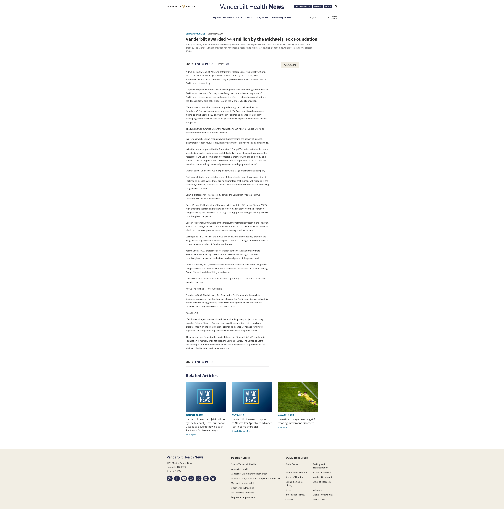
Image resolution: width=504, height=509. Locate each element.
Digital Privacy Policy (323, 494)
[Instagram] (191, 478)
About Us (317, 6)
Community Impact (281, 17)
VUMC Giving (290, 64)
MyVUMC (249, 17)
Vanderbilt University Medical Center (249, 473)
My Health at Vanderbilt (242, 483)
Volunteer (318, 490)
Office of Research (322, 481)
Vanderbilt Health (239, 469)
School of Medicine (322, 472)
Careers (289, 499)
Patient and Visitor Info (296, 472)
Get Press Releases (303, 6)
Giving (288, 490)
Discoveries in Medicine (242, 487)
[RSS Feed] (170, 478)
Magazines (262, 17)
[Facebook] (177, 478)
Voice (239, 17)
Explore (217, 17)
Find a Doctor (292, 464)
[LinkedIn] (206, 478)
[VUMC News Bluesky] (213, 478)
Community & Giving (195, 34)
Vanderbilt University (323, 477)
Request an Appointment (243, 497)
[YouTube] (184, 478)
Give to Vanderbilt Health (243, 464)
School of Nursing (294, 477)
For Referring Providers (242, 492)
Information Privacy (295, 494)
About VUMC (319, 499)
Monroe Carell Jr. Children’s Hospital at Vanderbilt (255, 478)
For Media (228, 17)
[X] (198, 478)
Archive (328, 6)
